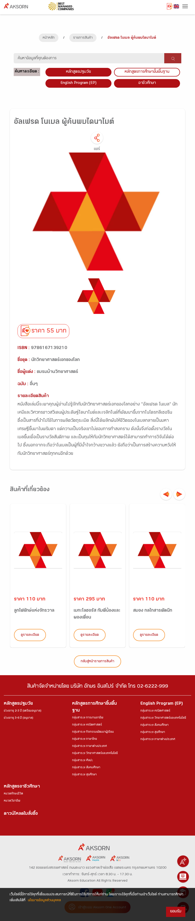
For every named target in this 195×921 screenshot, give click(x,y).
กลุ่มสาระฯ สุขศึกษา (84, 775)
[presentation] (166, 494)
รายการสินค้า (83, 38)
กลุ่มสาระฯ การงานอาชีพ (87, 718)
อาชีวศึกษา (147, 83)
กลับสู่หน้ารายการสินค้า (97, 661)
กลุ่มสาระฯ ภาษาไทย (84, 739)
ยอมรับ (175, 911)
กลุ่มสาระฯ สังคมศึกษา (86, 767)
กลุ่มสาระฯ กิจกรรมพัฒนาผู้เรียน (93, 732)
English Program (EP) (78, 83)
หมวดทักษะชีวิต (13, 794)
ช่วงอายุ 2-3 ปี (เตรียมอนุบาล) (22, 711)
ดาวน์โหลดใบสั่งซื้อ (21, 814)
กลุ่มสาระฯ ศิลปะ (82, 760)
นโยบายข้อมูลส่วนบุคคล (44, 900)
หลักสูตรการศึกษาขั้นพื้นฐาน (147, 72)
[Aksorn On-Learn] (183, 877)
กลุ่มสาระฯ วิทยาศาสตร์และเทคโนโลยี (95, 753)
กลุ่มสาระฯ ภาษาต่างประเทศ (89, 746)
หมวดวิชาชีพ (12, 801)
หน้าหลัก (49, 38)
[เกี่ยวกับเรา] (183, 861)
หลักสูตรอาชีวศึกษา (22, 787)
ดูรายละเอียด (30, 635)
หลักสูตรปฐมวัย (18, 704)
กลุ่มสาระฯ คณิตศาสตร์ (87, 725)
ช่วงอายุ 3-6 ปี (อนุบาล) (18, 718)
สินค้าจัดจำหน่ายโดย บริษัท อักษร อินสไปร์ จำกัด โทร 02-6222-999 (97, 687)
